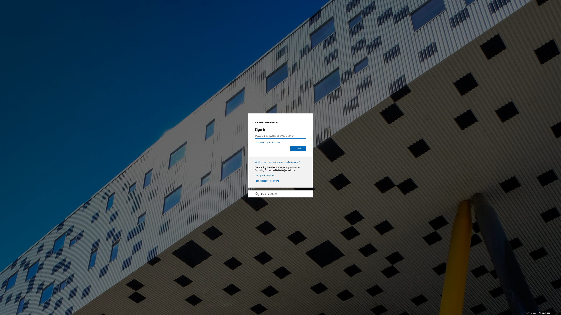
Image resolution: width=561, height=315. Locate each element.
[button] (280, 193)
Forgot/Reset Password (267, 180)
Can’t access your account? (267, 142)
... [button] (558, 312)
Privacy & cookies (546, 313)
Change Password (264, 175)
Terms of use (530, 313)
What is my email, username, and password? (278, 162)
